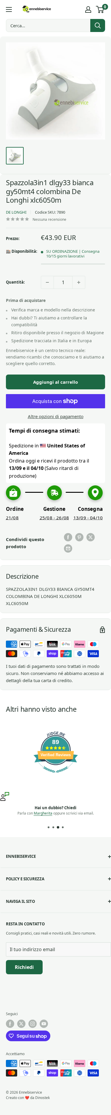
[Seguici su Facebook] (10, 1024)
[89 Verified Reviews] (55, 775)
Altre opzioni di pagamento (55, 416)
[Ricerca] (97, 25)
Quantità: (15, 282)
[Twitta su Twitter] (90, 537)
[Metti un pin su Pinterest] (79, 537)
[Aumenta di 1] (79, 282)
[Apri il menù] (9, 9)
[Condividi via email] (68, 548)
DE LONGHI (16, 212)
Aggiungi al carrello (55, 382)
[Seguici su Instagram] (32, 1024)
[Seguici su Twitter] (21, 1024)
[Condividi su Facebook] (68, 537)
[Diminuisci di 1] (47, 282)
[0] (100, 9)
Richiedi (24, 967)
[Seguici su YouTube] (44, 1024)
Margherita (43, 813)
